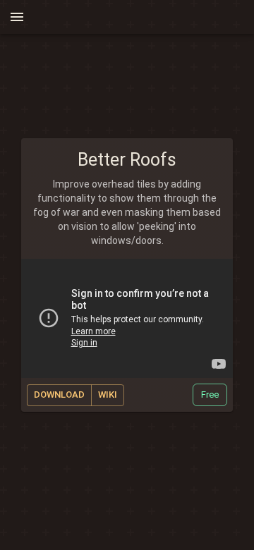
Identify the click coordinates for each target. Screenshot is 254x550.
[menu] (17, 17)
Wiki (107, 394)
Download (59, 394)
